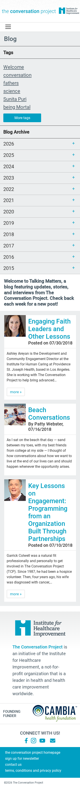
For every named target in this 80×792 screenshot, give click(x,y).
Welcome (13, 67)
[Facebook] (26, 740)
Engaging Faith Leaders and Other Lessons (50, 329)
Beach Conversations (49, 413)
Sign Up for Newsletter (22, 758)
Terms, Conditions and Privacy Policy (33, 770)
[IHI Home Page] (69, 11)
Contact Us (13, 764)
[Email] (53, 740)
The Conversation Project (29, 11)
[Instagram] (33, 740)
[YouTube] (42, 740)
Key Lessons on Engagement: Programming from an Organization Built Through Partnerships (47, 512)
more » (16, 392)
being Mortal (16, 107)
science (11, 91)
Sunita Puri (14, 99)
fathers (11, 83)
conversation (17, 75)
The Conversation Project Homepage (32, 752)
